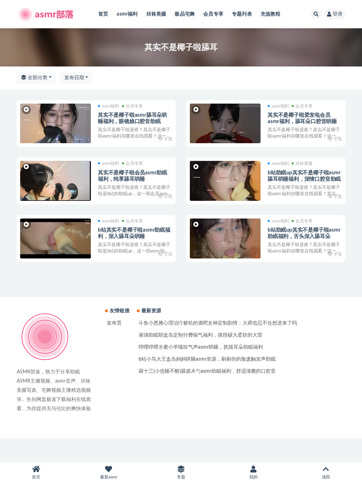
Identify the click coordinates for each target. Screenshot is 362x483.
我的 (253, 477)
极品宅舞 (185, 14)
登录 (338, 14)
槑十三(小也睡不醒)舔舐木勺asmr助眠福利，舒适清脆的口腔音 (207, 371)
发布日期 (74, 77)
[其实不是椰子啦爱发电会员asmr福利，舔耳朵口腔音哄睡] (225, 124)
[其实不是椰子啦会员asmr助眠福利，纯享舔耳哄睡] (55, 181)
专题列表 (242, 14)
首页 (103, 14)
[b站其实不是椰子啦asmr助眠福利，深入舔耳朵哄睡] (55, 238)
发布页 (114, 323)
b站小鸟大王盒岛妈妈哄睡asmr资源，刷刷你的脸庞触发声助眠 (207, 359)
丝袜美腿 (156, 14)
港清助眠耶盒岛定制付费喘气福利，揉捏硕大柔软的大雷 (200, 335)
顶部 (326, 477)
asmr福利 (127, 14)
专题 (181, 477)
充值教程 (271, 14)
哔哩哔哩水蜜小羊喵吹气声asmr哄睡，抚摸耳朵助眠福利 (201, 347)
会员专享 (213, 14)
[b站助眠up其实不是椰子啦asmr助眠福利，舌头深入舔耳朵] (225, 238)
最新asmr (108, 477)
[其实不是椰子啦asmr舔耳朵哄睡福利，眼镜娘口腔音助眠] (55, 124)
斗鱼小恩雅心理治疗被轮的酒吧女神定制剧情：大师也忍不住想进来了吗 (218, 323)
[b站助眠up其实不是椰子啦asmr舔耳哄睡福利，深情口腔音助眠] (225, 181)
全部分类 (36, 77)
